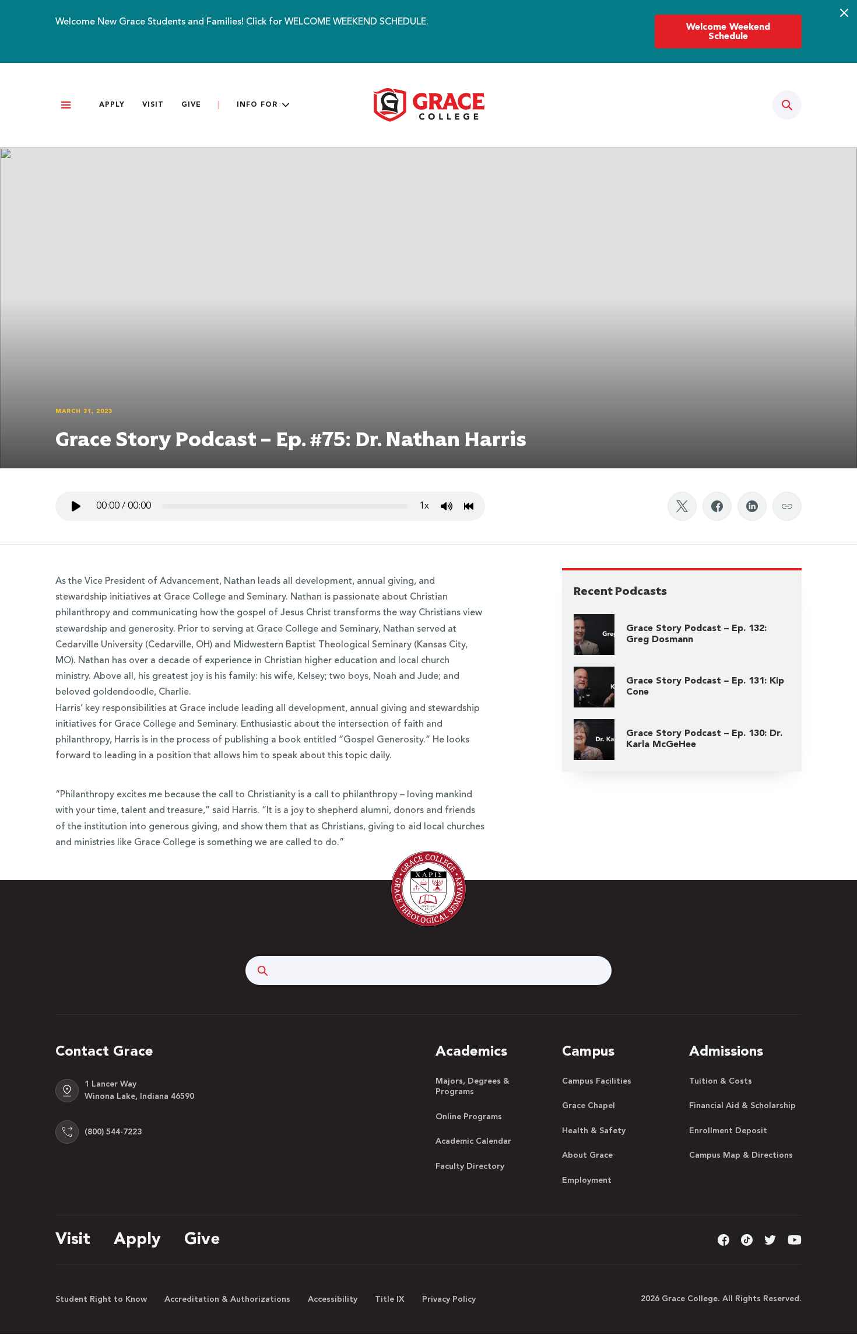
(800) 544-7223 (113, 1132)
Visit (153, 104)
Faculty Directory (469, 1166)
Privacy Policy (449, 1299)
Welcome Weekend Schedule (728, 32)
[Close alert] (844, 13)
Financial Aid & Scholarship (742, 1106)
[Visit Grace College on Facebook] (723, 1239)
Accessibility (332, 1299)
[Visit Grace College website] (428, 105)
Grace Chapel (588, 1106)
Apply (112, 104)
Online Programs (468, 1117)
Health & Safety (594, 1131)
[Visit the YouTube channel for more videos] (795, 1239)
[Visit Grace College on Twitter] (770, 1239)
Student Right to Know (101, 1299)
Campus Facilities (596, 1081)
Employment (587, 1180)
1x (424, 506)
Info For (257, 104)
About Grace (587, 1155)
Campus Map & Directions (741, 1155)
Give (191, 104)
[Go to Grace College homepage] (428, 888)
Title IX (390, 1299)
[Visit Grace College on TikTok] (747, 1239)
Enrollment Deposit (728, 1131)
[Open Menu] (65, 105)
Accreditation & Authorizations (227, 1299)
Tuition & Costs (720, 1081)
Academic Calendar (473, 1141)
